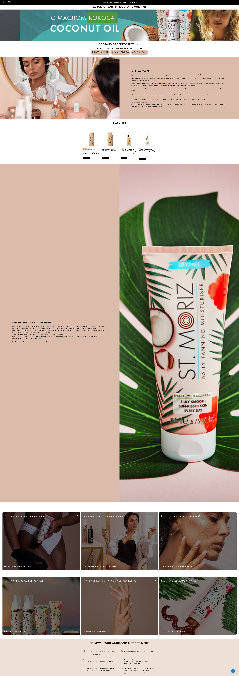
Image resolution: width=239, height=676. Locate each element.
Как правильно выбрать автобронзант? (25, 580)
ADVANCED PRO (120, 52)
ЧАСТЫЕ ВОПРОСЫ (132, 2)
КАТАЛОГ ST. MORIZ (107, 2)
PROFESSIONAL (100, 52)
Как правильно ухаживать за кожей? (180, 516)
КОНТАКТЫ (123, 2)
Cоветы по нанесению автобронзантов (103, 516)
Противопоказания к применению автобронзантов (109, 580)
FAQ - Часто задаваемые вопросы (179, 580)
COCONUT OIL (139, 52)
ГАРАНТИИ (116, 2)
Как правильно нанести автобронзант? (24, 516)
